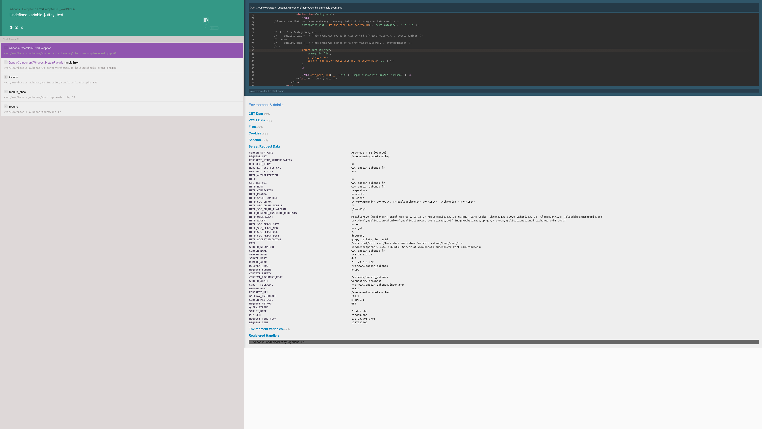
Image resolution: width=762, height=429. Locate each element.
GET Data (256, 113)
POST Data (257, 120)
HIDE (214, 28)
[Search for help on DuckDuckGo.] (16, 27)
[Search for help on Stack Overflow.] (21, 27)
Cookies (255, 133)
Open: (296, 7)
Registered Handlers (264, 335)
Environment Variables (266, 329)
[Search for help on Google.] (11, 27)
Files (252, 126)
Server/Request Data (264, 146)
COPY (206, 20)
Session (255, 139)
